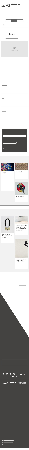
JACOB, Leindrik (6, 173)
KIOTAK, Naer (5, 181)
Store (3, 409)
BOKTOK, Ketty (5, 178)
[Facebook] (3, 147)
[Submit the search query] (2, 25)
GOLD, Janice (5, 184)
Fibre (3, 98)
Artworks (5, 16)
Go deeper (23, 16)
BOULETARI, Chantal (12, 38)
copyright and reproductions (18, 285)
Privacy (16, 447)
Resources (20, 20)
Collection (10, 10)
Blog (16, 406)
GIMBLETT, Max (20, 263)
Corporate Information (15, 448)
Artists (14, 16)
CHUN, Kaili (19, 231)
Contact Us (6, 441)
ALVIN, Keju (4, 176)
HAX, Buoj (4, 182)
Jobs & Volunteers (8, 447)
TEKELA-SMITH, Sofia (7, 237)
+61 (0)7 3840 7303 (8, 439)
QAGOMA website (6, 407)
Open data (4, 406)
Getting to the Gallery (9, 437)
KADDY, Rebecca (20, 196)
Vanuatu (4, 111)
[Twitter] (6, 147)
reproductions (22, 283)
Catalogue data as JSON (9, 141)
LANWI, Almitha (6, 186)
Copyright (23, 447)
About (16, 407)
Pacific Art (4, 85)
